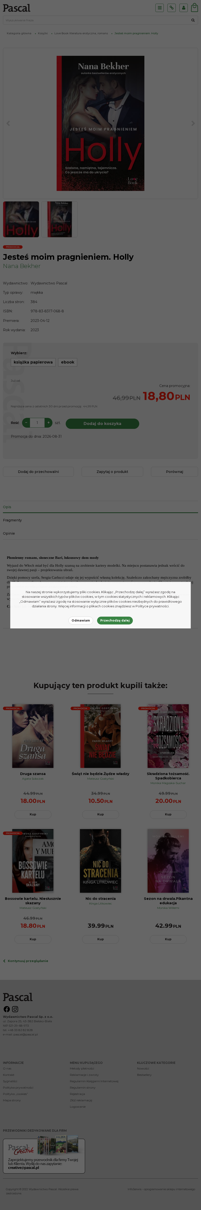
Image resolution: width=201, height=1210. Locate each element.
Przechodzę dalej (115, 620)
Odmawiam (81, 620)
